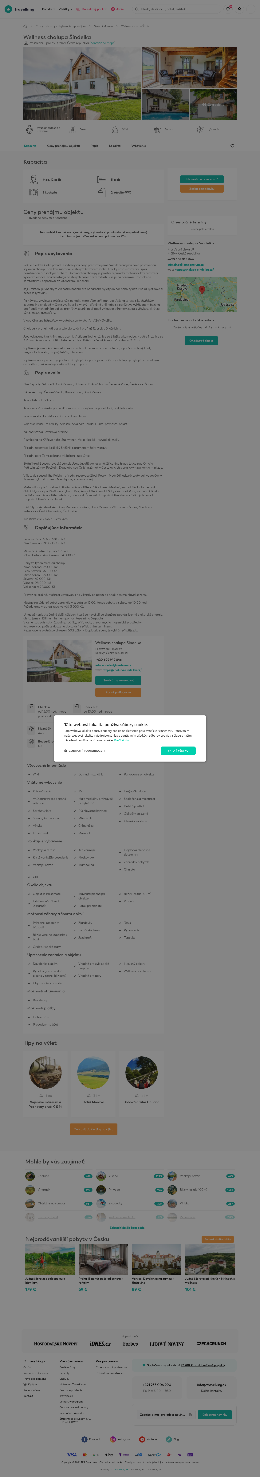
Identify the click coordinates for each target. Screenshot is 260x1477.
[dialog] (130, 738)
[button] (84, 751)
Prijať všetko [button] (178, 750)
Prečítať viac (122, 740)
